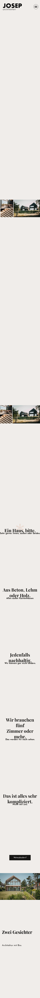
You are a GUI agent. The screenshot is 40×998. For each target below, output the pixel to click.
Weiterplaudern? (20, 858)
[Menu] (35, 6)
